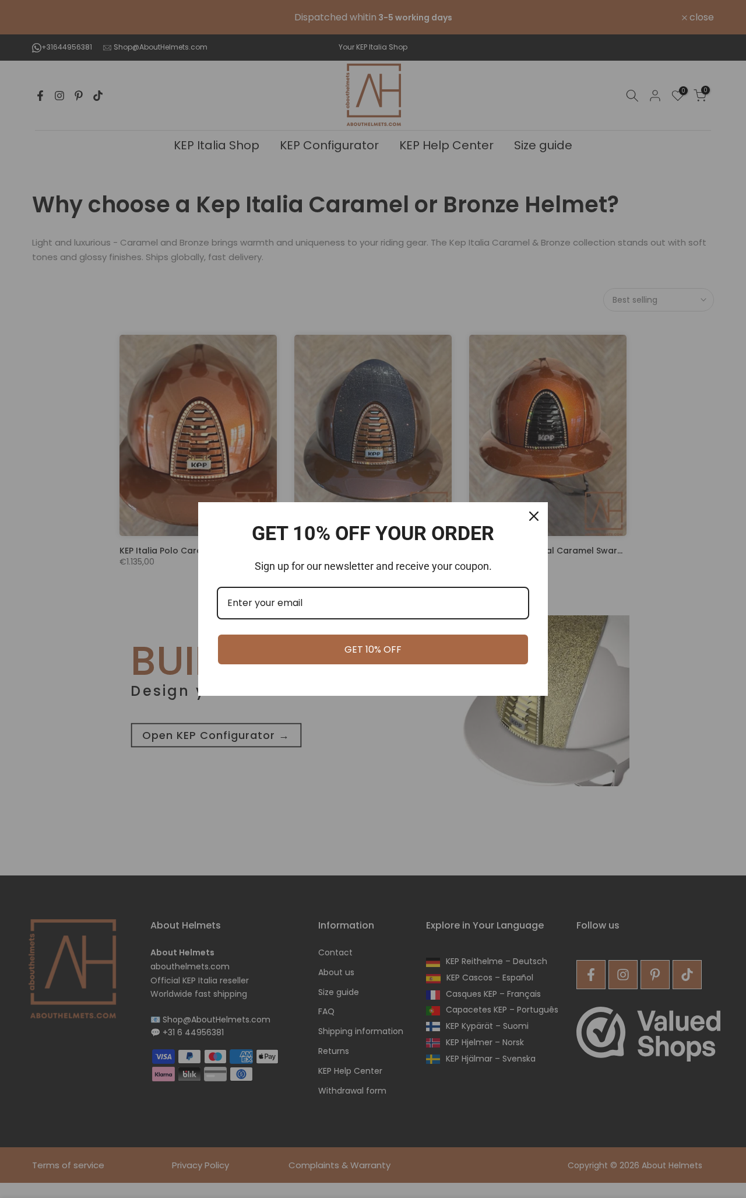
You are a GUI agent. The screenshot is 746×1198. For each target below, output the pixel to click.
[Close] (534, 516)
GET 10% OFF (373, 649)
